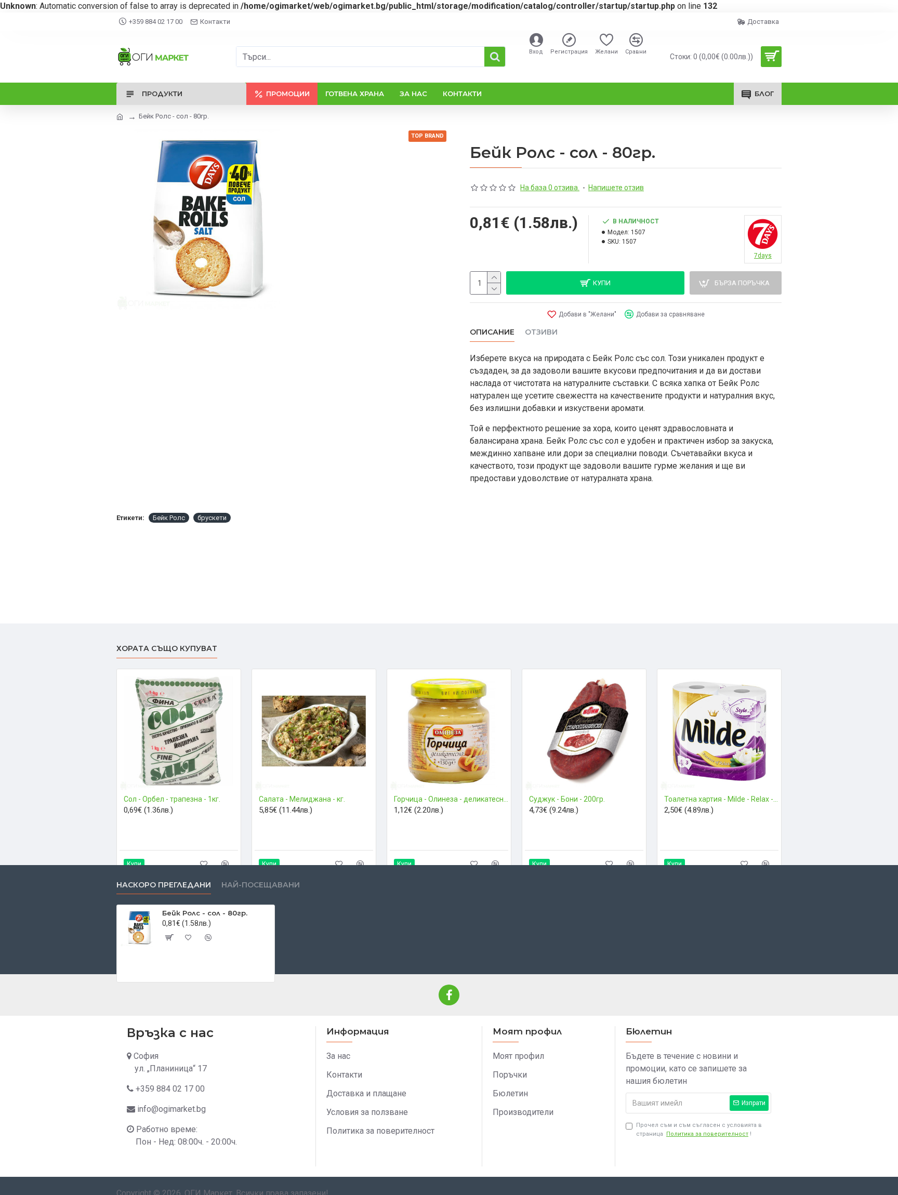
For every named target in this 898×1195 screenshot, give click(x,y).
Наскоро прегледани (163, 885)
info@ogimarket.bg (171, 1109)
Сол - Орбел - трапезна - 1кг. (172, 799)
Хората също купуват (166, 648)
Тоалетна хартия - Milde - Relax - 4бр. (721, 799)
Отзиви (541, 332)
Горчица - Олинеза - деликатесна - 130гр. (451, 799)
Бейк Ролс (169, 518)
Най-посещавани (260, 885)
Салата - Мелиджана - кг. (302, 799)
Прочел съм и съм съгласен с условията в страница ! (699, 1129)
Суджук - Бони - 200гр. (567, 799)
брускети (212, 518)
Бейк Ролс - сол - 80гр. (204, 913)
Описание (492, 332)
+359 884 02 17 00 (170, 1089)
